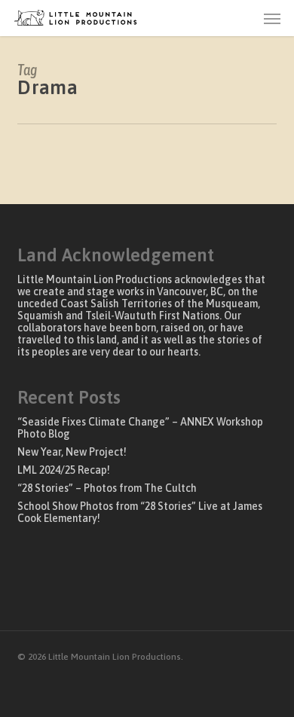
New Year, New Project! (72, 452)
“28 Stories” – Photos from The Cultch (107, 488)
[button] (272, 18)
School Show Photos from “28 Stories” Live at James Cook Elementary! (139, 512)
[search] (242, 18)
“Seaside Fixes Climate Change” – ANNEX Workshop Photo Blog (140, 428)
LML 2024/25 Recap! (63, 470)
